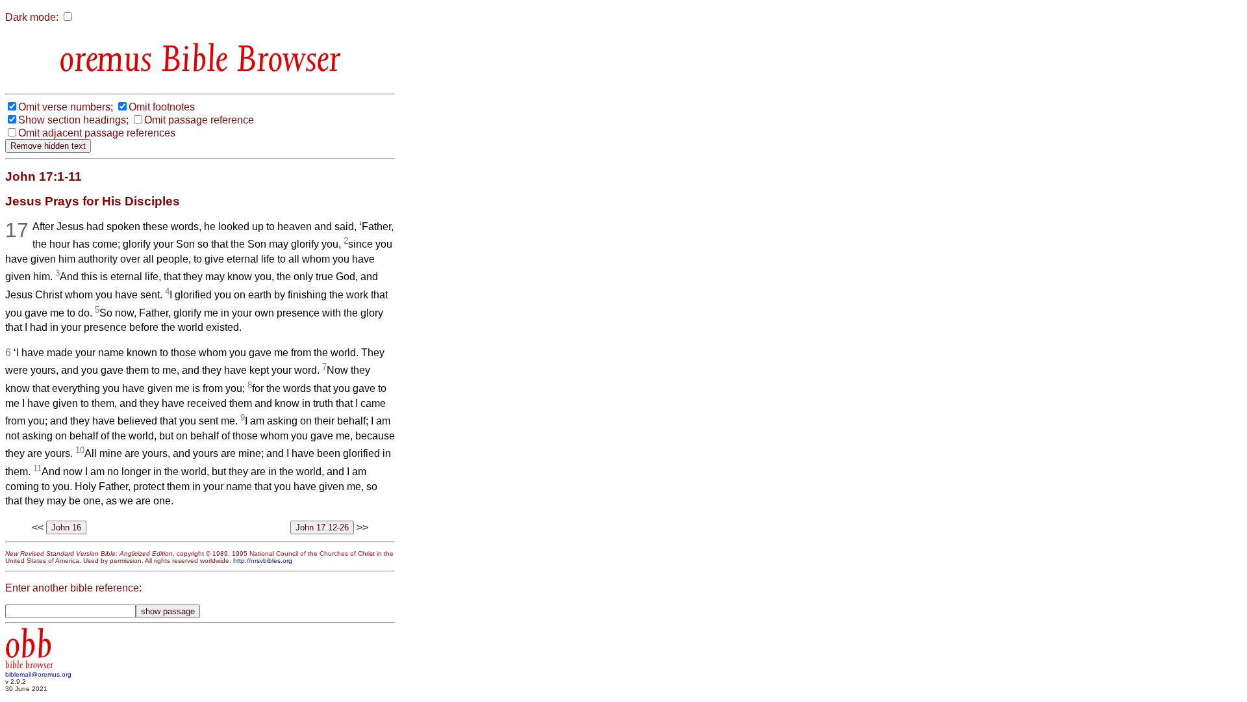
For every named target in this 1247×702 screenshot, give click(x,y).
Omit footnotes (162, 106)
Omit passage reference (199, 119)
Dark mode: (31, 17)
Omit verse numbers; (65, 106)
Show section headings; (73, 119)
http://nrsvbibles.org (262, 560)
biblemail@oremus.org (38, 674)
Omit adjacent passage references (96, 132)
